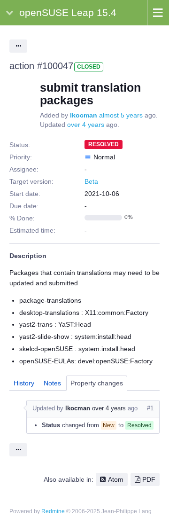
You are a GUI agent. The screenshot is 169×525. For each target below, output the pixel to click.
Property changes (96, 383)
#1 (150, 408)
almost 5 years (121, 115)
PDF (148, 479)
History (24, 383)
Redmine (53, 511)
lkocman (83, 115)
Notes (52, 383)
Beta (91, 181)
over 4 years (85, 124)
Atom (115, 479)
